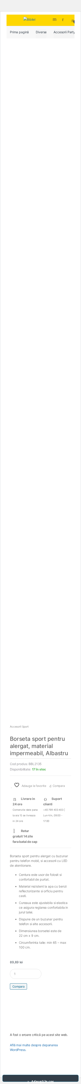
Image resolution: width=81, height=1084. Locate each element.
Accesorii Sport (19, 726)
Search (55, 19)
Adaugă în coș (42, 1080)
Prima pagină (19, 32)
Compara (59, 786)
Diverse (41, 32)
